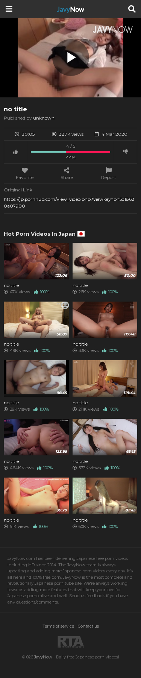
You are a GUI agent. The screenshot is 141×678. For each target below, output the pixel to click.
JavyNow (43, 657)
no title (11, 285)
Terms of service (58, 626)
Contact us (88, 626)
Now (70, 9)
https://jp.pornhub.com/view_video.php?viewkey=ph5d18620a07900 (69, 202)
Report (108, 177)
